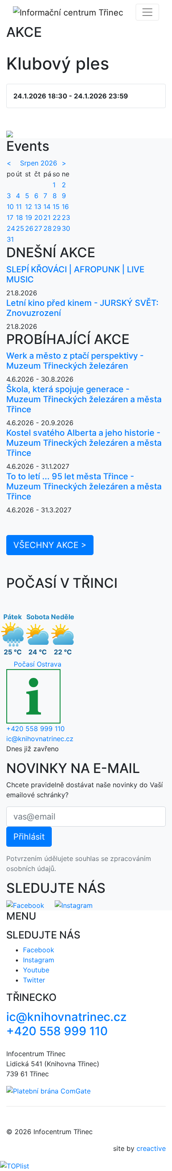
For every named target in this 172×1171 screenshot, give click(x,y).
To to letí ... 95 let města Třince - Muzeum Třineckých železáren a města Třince (84, 486)
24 (11, 228)
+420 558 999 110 (35, 728)
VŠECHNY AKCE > (49, 545)
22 (57, 217)
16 (65, 206)
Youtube (36, 970)
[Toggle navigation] (147, 12)
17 (10, 217)
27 (38, 228)
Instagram (38, 960)
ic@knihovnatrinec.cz (39, 738)
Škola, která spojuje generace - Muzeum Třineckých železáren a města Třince (84, 399)
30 (66, 228)
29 (57, 228)
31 (10, 239)
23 (66, 217)
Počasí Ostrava (37, 664)
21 (47, 217)
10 (10, 206)
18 (19, 217)
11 (19, 206)
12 (28, 206)
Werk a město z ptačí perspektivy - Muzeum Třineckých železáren (75, 361)
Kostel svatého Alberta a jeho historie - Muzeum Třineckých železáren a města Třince (84, 443)
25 (20, 228)
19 (28, 217)
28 (47, 228)
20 (38, 217)
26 (29, 228)
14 (47, 206)
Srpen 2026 (38, 163)
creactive (151, 1148)
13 (37, 206)
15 (56, 206)
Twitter (34, 980)
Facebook (38, 950)
